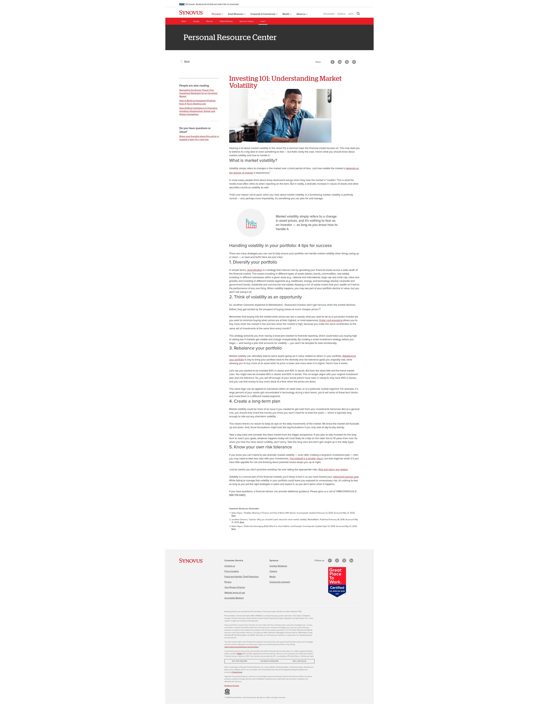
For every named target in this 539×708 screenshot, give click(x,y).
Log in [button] (350, 13)
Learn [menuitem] (263, 21)
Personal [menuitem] (216, 14)
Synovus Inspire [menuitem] (246, 21)
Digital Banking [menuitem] (226, 21)
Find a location (328, 13)
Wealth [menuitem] (286, 14)
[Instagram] (337, 560)
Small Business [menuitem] (236, 14)
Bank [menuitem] (184, 21)
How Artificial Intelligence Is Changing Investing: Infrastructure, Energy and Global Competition (198, 111)
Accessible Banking (234, 598)
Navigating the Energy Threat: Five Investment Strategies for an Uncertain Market (198, 93)
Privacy (227, 582)
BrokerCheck (237, 672)
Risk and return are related (333, 469)
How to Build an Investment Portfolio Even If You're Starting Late (197, 102)
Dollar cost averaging (330, 320)
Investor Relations (278, 566)
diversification (254, 270)
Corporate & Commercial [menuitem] (263, 14)
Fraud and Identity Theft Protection (241, 576)
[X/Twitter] (344, 560)
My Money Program (231, 685)
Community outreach (280, 582)
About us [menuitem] (301, 14)
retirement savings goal (345, 477)
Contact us (341, 13)
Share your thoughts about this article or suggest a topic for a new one (199, 138)
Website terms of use (234, 592)
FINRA (239, 653)
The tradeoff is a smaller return (306, 458)
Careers (273, 571)
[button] (358, 14)
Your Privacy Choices (234, 587)
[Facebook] (330, 560)
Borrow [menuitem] (209, 21)
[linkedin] (351, 560)
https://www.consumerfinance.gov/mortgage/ (241, 647)
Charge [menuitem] (196, 21)
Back (233, 515)
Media (273, 576)
